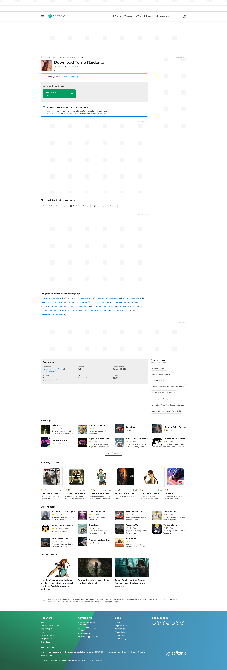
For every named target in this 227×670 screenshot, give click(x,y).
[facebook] (154, 623)
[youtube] (177, 623)
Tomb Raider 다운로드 (104, 306)
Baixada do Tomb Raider (73, 310)
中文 (65, 655)
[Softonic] (56, 16)
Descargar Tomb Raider (51, 314)
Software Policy (84, 633)
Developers (164, 16)
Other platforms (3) (50, 380)
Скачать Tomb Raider (124, 302)
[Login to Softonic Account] (184, 16)
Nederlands (111, 652)
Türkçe (51, 655)
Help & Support (46, 629)
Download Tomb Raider (51, 298)
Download (80, 62)
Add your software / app (50, 639)
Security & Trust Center (50, 625)
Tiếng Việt (59, 655)
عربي (42, 652)
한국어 (103, 652)
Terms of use (120, 629)
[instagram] (159, 623)
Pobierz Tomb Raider (78, 302)
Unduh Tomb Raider (99, 310)
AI (140, 16)
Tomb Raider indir (49, 310)
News (149, 16)
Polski (119, 652)
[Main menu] (42, 16)
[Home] (42, 57)
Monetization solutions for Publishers (88, 623)
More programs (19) (50, 371)
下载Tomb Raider (134, 298)
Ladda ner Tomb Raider (78, 306)
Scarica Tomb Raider (122, 310)
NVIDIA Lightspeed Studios (53, 369)
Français (70, 652)
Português (126, 652)
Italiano (91, 652)
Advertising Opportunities (88, 637)
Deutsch (48, 652)
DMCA (117, 622)
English (56, 652)
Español (63, 652)
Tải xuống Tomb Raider (130, 306)
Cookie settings (121, 639)
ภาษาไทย (44, 655)
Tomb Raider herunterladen (108, 298)
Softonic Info (45, 622)
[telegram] (182, 623)
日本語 (97, 652)
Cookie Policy (120, 635)
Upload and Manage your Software (87, 629)
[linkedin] (173, 623)
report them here (99, 113)
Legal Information (121, 625)
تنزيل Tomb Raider (101, 302)
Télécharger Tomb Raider (52, 302)
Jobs (42, 632)
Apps (118, 16)
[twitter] (168, 623)
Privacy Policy (120, 632)
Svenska (141, 652)
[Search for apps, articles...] (175, 16)
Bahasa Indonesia (81, 652)
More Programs (113, 453)
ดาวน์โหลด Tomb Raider (51, 306)
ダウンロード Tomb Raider (79, 298)
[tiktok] (163, 623)
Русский (134, 652)
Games (130, 16)
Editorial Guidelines (48, 635)
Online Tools (45, 642)
